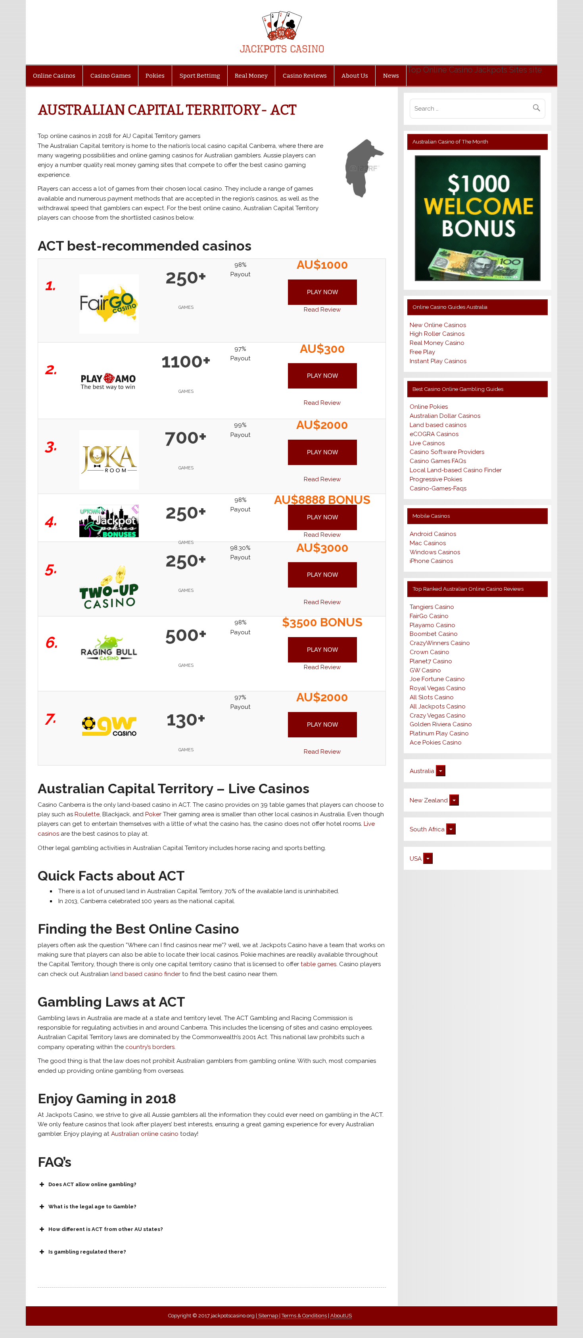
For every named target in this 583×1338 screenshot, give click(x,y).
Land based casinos (438, 425)
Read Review (322, 309)
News (391, 75)
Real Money (251, 75)
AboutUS (341, 1316)
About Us (354, 75)
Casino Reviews (305, 75)
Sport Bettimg (200, 75)
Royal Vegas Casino (438, 688)
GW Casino (425, 670)
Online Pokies (429, 406)
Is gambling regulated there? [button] (87, 1252)
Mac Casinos (428, 543)
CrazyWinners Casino (440, 643)
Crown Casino (429, 652)
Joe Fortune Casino (437, 679)
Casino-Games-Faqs (438, 488)
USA (416, 858)
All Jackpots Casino (438, 706)
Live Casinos (427, 443)
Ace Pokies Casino (436, 742)
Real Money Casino (437, 342)
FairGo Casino (429, 616)
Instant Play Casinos (438, 361)
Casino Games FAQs (438, 461)
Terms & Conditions (304, 1316)
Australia (422, 771)
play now (322, 292)
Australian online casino (143, 1133)
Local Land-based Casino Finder (456, 470)
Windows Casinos (435, 552)
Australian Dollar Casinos (445, 415)
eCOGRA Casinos (434, 434)
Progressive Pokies (436, 479)
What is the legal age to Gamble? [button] (92, 1207)
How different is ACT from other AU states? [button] (105, 1229)
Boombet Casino (434, 633)
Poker (154, 814)
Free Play (422, 352)
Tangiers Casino (432, 607)
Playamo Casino (432, 625)
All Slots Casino (432, 697)
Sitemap (268, 1316)
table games (318, 964)
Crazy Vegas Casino (438, 715)
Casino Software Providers (447, 452)
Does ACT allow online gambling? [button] (92, 1184)
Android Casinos (433, 534)
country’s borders (150, 1047)
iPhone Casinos (431, 561)
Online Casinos (54, 75)
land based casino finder (146, 974)
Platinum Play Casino (439, 733)
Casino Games (110, 75)
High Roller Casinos (437, 333)
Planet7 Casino (431, 661)
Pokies (155, 75)
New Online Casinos (438, 325)
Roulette (87, 814)
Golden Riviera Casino (441, 724)
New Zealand (429, 800)
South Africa (427, 829)
